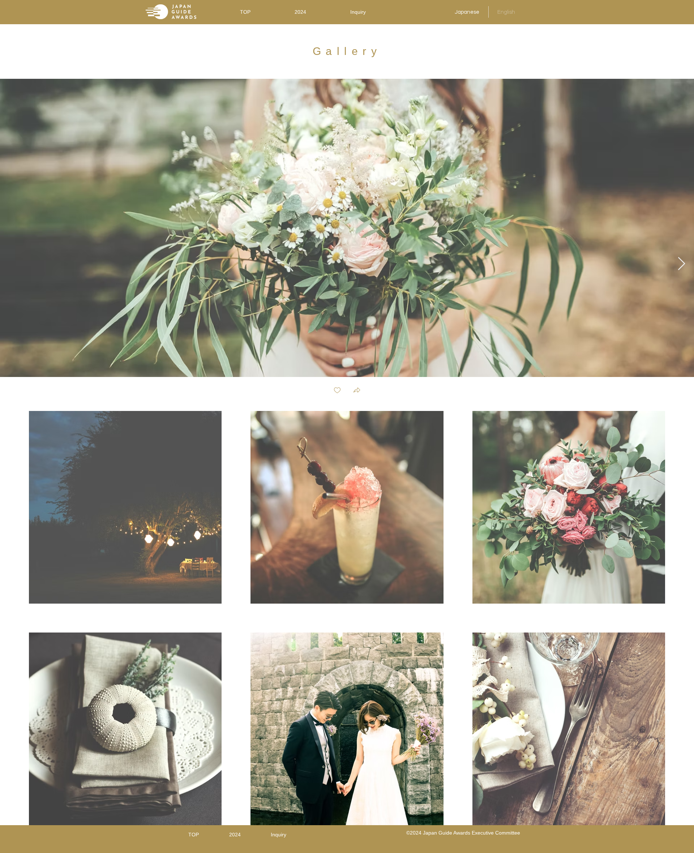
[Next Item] (681, 264)
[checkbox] (337, 391)
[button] (356, 391)
